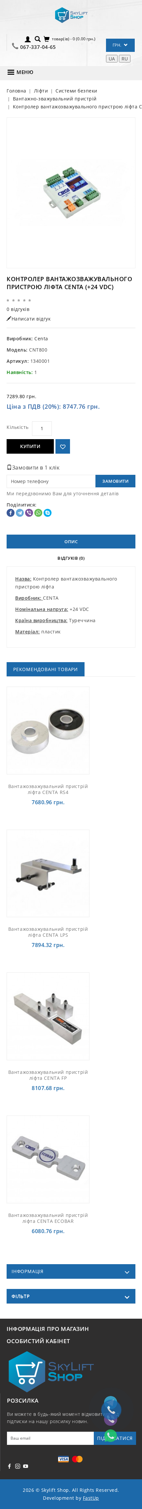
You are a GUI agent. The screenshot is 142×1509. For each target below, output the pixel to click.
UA (112, 59)
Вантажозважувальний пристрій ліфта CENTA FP (48, 1075)
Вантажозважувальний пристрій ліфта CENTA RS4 (48, 789)
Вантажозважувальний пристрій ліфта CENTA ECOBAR (48, 1218)
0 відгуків (18, 309)
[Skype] (48, 513)
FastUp (91, 1498)
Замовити (115, 481)
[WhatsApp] (38, 513)
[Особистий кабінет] (28, 38)
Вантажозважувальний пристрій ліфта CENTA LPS (48, 932)
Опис (71, 542)
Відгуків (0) (71, 558)
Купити (30, 446)
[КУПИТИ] (56, 730)
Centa (41, 338)
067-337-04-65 (38, 47)
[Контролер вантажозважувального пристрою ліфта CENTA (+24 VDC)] (71, 192)
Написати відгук (31, 319)
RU (125, 59)
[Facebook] (11, 513)
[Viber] (29, 513)
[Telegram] (20, 513)
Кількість (18, 427)
